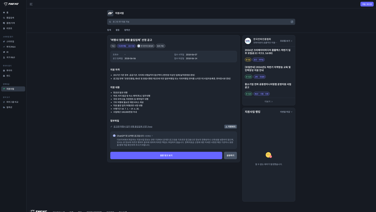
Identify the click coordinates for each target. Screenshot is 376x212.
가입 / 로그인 (367, 4)
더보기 (267, 101)
